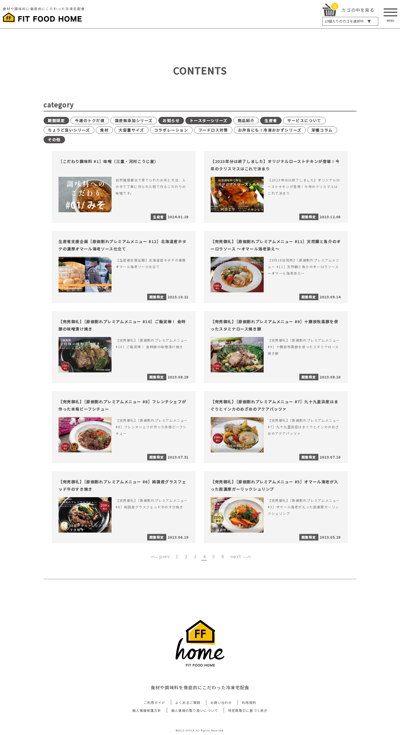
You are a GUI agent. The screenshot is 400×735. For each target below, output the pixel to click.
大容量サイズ (131, 130)
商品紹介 (246, 120)
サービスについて (304, 120)
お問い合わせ (221, 702)
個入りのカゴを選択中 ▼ (348, 21)
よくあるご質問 (188, 702)
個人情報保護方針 (146, 710)
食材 (104, 130)
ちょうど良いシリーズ (69, 130)
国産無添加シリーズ (134, 120)
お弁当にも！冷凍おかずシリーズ (269, 130)
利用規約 (249, 702)
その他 (54, 139)
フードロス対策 (213, 130)
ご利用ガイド (154, 702)
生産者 (270, 120)
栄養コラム (322, 130)
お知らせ (171, 120)
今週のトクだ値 (89, 120)
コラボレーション (171, 130)
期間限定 (56, 120)
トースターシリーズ (208, 120)
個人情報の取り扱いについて (194, 710)
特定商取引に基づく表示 (248, 710)
